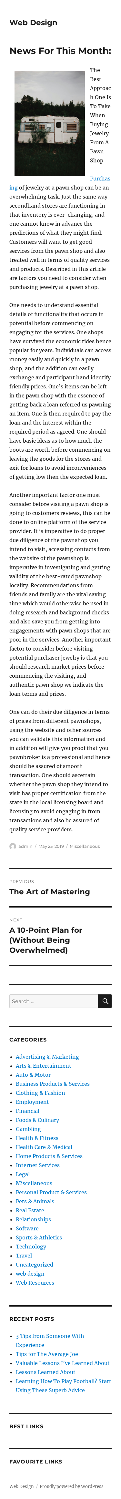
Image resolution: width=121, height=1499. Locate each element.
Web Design (33, 22)
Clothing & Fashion (40, 1093)
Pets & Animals (35, 1201)
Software (27, 1228)
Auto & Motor (33, 1075)
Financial (27, 1111)
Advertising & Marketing (47, 1056)
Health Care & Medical (44, 1147)
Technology (31, 1246)
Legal (23, 1174)
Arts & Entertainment (43, 1066)
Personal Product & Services (51, 1192)
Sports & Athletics (39, 1237)
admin (25, 846)
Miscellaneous (85, 846)
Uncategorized (34, 1264)
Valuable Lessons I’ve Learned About (63, 1363)
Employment (32, 1102)
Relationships (33, 1219)
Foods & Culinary (37, 1120)
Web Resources (35, 1282)
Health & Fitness (37, 1138)
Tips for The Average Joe (47, 1354)
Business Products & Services (53, 1084)
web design (30, 1273)
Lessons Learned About (46, 1372)
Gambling (28, 1129)
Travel (24, 1255)
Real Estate (30, 1210)
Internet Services (38, 1165)
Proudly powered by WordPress (72, 1486)
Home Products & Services (49, 1156)
